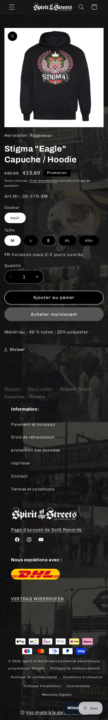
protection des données (35, 450)
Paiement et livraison (33, 424)
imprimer (20, 463)
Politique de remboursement (75, 668)
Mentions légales (57, 694)
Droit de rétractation (32, 437)
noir (15, 217)
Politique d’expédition (42, 686)
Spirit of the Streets (40, 661)
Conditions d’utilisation (83, 677)
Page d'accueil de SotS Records (46, 529)
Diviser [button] (17, 349)
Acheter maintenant (54, 314)
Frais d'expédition (44, 180)
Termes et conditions (33, 489)
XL (70, 242)
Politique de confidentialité (34, 677)
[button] (11, 7)
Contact (19, 476)
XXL (92, 242)
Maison (12, 389)
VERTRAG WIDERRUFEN (37, 598)
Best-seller (41, 389)
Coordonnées (78, 686)
